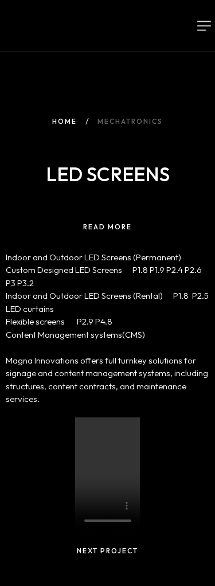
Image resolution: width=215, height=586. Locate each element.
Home (64, 121)
